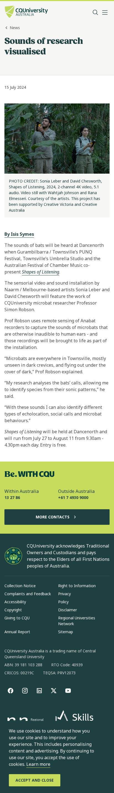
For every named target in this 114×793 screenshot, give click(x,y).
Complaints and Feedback (27, 593)
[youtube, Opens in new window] (68, 691)
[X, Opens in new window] (54, 691)
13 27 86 (12, 497)
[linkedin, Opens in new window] (39, 691)
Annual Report (17, 631)
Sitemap (65, 631)
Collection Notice (20, 585)
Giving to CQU (17, 617)
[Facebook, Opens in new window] (10, 691)
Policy (63, 601)
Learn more (38, 764)
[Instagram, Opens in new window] (25, 691)
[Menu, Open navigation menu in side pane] (105, 12)
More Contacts (52, 517)
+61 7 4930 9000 (73, 497)
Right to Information (77, 585)
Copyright (13, 609)
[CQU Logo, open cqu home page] (26, 12)
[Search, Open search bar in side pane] (95, 12)
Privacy (64, 593)
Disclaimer (67, 609)
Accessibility (15, 601)
